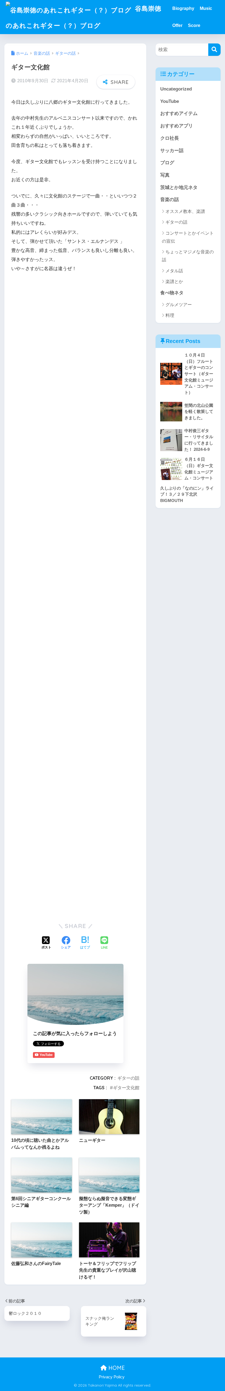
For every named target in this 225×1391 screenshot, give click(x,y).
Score (194, 25)
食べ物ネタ (172, 292)
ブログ (167, 162)
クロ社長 (169, 138)
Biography (183, 8)
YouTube (169, 101)
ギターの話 (128, 1078)
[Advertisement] (75, 318)
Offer (177, 25)
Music (206, 8)
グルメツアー (178, 304)
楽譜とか (174, 281)
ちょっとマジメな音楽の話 (188, 255)
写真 (165, 175)
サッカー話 (172, 150)
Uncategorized (176, 89)
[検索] (214, 49)
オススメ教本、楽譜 (185, 211)
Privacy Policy (112, 1377)
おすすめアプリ (176, 125)
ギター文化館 (126, 1087)
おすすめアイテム (179, 113)
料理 (169, 315)
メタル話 (174, 270)
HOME (116, 1367)
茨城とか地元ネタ (179, 187)
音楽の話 (169, 199)
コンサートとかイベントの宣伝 (188, 237)
